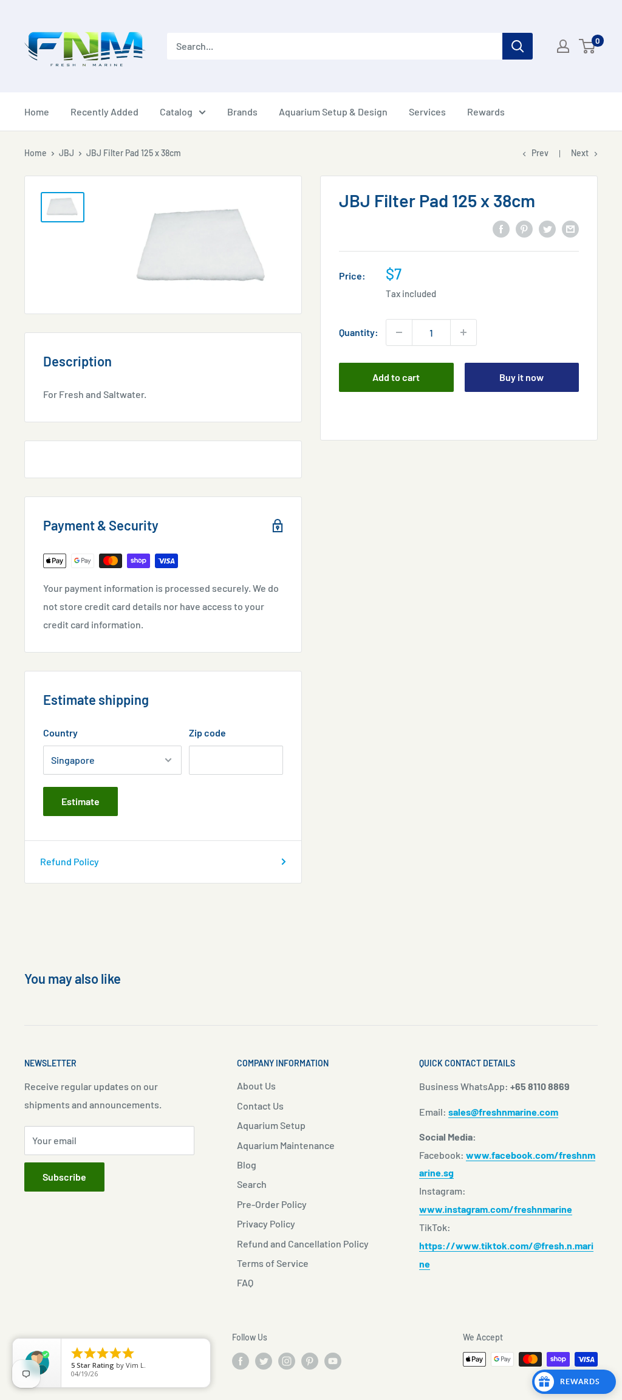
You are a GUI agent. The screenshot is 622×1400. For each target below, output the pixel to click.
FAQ (245, 1282)
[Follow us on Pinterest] (309, 1360)
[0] (587, 46)
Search (252, 1184)
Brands (242, 111)
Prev (540, 153)
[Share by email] (570, 228)
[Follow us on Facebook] (240, 1360)
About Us (256, 1085)
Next (580, 153)
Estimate (80, 801)
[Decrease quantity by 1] (399, 332)
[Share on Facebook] (501, 228)
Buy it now (521, 377)
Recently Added (104, 111)
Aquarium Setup (271, 1125)
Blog (246, 1164)
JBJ (66, 153)
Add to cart (396, 377)
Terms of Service (273, 1263)
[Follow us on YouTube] (332, 1360)
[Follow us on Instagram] (286, 1360)
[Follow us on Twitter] (263, 1360)
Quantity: (358, 332)
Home (36, 111)
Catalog (176, 111)
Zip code (207, 732)
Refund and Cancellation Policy (303, 1243)
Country (60, 732)
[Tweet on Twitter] (547, 228)
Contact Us (260, 1105)
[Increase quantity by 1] (463, 332)
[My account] (563, 46)
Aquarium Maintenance (286, 1145)
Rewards (486, 111)
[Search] (517, 46)
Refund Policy (69, 861)
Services (427, 111)
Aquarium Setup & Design (333, 111)
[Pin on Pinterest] (524, 228)
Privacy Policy (266, 1223)
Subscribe (64, 1176)
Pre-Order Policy (272, 1204)
